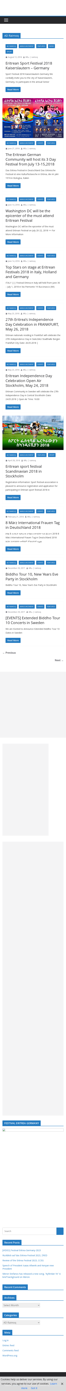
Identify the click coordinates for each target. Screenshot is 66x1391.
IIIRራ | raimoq (31, 57)
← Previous (9, 652)
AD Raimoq (11, 46)
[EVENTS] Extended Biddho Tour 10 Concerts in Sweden (33, 620)
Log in (5, 1340)
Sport (9, 52)
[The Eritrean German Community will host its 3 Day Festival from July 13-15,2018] (33, 118)
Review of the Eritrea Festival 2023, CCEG (23, 1260)
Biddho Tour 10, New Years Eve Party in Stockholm (32, 576)
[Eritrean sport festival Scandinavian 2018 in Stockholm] (33, 433)
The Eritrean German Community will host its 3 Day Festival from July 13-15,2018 (31, 159)
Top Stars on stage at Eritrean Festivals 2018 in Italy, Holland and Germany (31, 272)
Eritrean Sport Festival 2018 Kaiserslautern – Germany (29, 65)
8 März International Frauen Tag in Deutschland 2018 (33, 525)
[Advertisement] (33, 705)
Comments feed (10, 1350)
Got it (34, 1388)
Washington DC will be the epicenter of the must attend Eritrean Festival (30, 215)
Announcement (26, 46)
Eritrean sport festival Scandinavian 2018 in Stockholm (24, 471)
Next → (59, 660)
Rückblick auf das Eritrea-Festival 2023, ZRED (24, 1255)
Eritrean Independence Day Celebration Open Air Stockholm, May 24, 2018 (29, 380)
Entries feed (8, 1345)
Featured (41, 46)
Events (40, 143)
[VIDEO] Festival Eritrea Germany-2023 (21, 1250)
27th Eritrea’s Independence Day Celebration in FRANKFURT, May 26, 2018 (32, 324)
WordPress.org (9, 1355)
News (51, 46)
